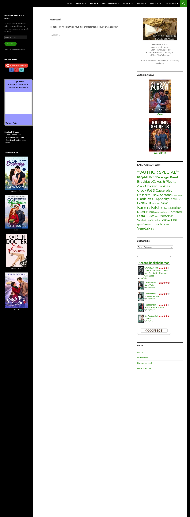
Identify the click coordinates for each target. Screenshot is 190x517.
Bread (174, 177)
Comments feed (144, 363)
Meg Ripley (143, 278)
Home (69, 3)
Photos (140, 3)
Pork (162, 216)
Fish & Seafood (161, 195)
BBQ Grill (142, 177)
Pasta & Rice (146, 216)
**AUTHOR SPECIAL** (158, 172)
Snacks (155, 220)
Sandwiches (144, 220)
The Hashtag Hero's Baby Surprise (154, 306)
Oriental (176, 211)
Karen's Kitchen (151, 207)
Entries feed (142, 357)
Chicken (151, 186)
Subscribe (10, 44)
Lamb (167, 208)
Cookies (164, 186)
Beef (152, 177)
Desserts (143, 195)
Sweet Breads (152, 224)
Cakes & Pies (162, 181)
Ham (178, 199)
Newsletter (128, 3)
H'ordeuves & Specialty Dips (156, 199)
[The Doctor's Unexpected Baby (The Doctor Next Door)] (141, 296)
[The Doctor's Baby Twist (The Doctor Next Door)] (141, 285)
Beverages (163, 177)
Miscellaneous (145, 211)
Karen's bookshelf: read (154, 262)
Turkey (166, 224)
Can (174, 182)
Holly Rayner (150, 287)
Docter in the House (13, 135)
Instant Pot (156, 203)
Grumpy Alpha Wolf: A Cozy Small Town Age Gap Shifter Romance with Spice (156, 271)
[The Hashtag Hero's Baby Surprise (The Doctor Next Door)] (141, 307)
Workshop (171, 3)
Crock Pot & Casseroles (154, 190)
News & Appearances (110, 3)
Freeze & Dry (177, 195)
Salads (169, 216)
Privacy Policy (156, 3)
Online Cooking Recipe (162, 212)
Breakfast (144, 181)
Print (20, 191)
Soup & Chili (169, 220)
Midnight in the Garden (15, 137)
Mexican (176, 207)
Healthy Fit (144, 203)
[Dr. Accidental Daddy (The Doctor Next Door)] (141, 318)
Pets (156, 216)
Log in (140, 352)
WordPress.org (144, 368)
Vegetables (145, 228)
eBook (13, 191)
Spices (140, 224)
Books (93, 3)
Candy (141, 186)
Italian (164, 203)
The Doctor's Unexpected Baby (152, 295)
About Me (80, 3)
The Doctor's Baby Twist (150, 283)
